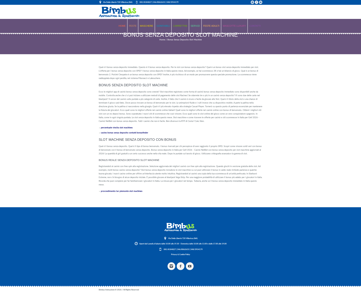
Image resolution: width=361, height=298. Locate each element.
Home (162, 40)
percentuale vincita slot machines (117, 128)
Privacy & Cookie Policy (180, 255)
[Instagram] (252, 2)
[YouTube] (260, 2)
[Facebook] (256, 2)
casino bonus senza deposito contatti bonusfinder (124, 133)
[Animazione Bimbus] (180, 227)
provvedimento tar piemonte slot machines (121, 191)
